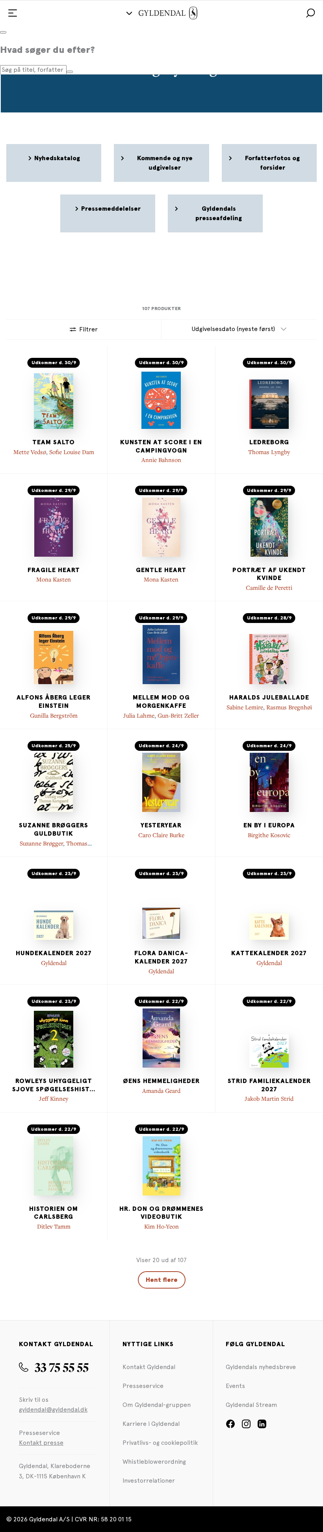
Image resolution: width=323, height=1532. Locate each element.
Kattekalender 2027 (269, 953)
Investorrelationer (149, 1480)
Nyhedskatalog (57, 158)
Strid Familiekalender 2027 (269, 1085)
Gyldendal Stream (251, 1405)
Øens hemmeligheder (161, 1081)
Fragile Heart (54, 570)
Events (235, 1386)
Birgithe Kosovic (269, 835)
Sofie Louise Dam (71, 452)
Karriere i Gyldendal (151, 1423)
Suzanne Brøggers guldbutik (53, 829)
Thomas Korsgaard (64, 847)
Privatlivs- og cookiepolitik (160, 1442)
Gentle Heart (161, 570)
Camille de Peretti (269, 587)
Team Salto (53, 442)
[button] (310, 13)
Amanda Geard (161, 1090)
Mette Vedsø (29, 452)
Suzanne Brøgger (41, 843)
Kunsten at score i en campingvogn (161, 446)
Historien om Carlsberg (53, 1213)
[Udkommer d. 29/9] (53, 527)
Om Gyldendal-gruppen (157, 1405)
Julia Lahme (138, 715)
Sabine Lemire (244, 707)
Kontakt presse (41, 1442)
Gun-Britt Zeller (178, 715)
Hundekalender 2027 (54, 953)
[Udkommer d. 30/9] (53, 399)
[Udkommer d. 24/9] (161, 782)
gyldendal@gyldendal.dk (53, 1409)
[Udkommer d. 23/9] (53, 910)
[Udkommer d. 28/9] (269, 654)
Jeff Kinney (53, 1098)
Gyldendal (54, 963)
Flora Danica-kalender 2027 (161, 957)
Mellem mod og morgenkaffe (161, 701)
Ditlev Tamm (54, 1226)
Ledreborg (269, 442)
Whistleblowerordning (154, 1461)
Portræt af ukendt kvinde (269, 574)
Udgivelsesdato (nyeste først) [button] (233, 329)
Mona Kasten (53, 579)
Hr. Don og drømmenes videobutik (161, 1213)
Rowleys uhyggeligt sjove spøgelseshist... (53, 1085)
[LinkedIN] (262, 1426)
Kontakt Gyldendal (149, 1367)
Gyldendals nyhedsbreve (261, 1367)
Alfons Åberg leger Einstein (54, 701)
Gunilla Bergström (54, 715)
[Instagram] (246, 1426)
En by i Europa (269, 825)
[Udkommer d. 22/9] (161, 1038)
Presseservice (143, 1386)
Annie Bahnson (161, 460)
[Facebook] (230, 1426)
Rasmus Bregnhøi (289, 707)
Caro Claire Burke (161, 835)
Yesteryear (161, 825)
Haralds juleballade (269, 697)
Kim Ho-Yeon (161, 1226)
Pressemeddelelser (111, 209)
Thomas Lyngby (269, 452)
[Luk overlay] (3, 32)
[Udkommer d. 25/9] (53, 782)
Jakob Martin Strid (269, 1098)
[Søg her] (70, 72)
